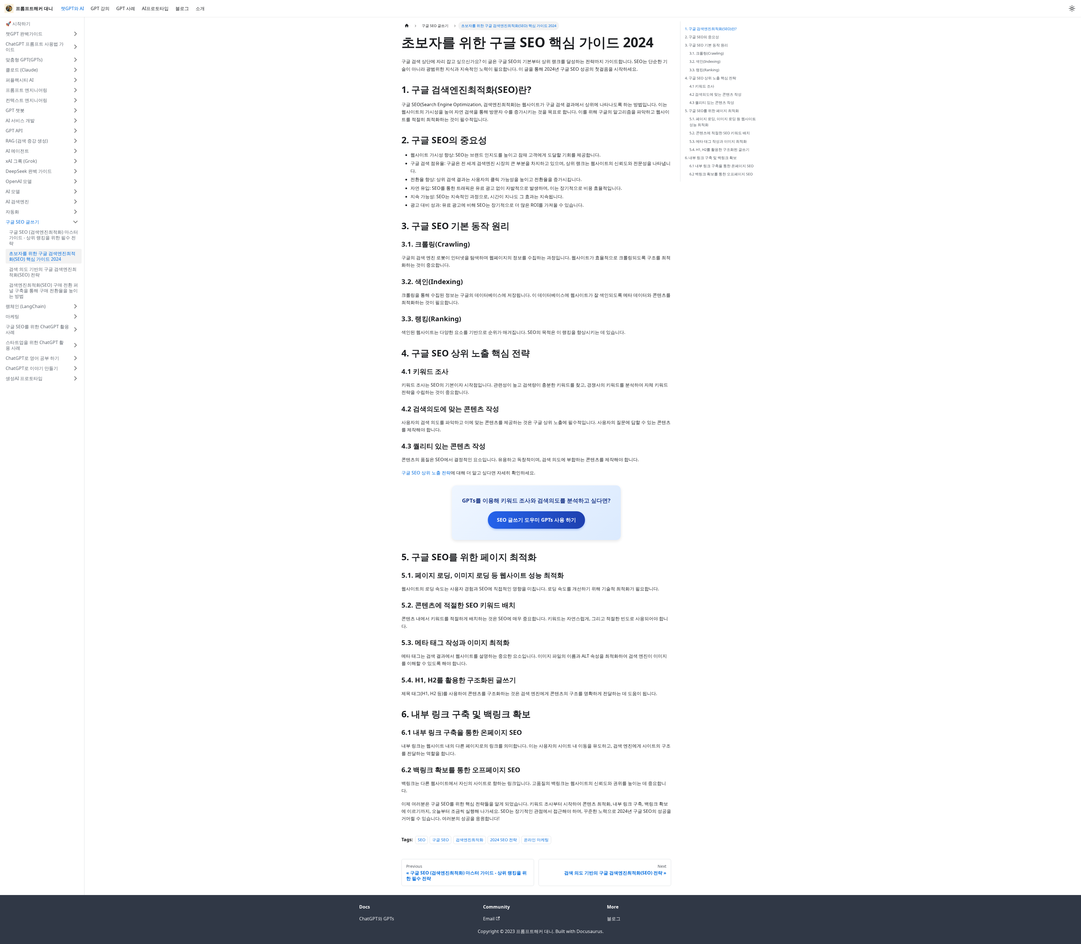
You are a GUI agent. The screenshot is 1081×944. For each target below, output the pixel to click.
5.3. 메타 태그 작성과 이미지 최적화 (718, 141)
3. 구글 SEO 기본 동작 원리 (706, 45)
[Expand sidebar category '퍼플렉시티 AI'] (75, 79)
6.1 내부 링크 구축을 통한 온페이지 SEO (721, 165)
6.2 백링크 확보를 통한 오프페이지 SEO (721, 174)
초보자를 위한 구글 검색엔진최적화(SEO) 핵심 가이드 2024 (42, 256)
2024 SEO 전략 (503, 839)
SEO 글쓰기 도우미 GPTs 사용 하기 (536, 519)
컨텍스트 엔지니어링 (26, 100)
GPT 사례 (125, 8)
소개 (200, 8)
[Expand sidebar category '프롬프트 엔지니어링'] (75, 90)
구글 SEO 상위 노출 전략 (426, 473)
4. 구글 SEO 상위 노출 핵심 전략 (710, 78)
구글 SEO (440, 839)
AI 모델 (13, 191)
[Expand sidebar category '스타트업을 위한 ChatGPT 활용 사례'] (75, 345)
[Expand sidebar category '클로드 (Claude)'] (75, 69)
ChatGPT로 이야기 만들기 (32, 368)
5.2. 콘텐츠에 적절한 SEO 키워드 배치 (719, 132)
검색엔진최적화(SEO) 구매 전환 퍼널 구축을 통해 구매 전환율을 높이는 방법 (43, 290)
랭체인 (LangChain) (26, 306)
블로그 (182, 8)
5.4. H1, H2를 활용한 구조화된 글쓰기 (719, 149)
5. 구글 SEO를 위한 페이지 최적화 (712, 110)
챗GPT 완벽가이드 (24, 34)
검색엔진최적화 (469, 839)
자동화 (12, 212)
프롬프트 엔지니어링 (26, 90)
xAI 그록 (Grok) (21, 161)
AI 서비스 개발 (20, 120)
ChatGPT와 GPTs (376, 919)
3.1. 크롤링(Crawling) (706, 53)
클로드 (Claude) (22, 70)
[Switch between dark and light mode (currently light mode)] (1071, 8)
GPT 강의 (100, 8)
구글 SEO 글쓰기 (22, 222)
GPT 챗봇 (15, 110)
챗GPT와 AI (72, 8)
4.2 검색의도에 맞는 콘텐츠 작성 (715, 94)
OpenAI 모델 (19, 181)
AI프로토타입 (155, 8)
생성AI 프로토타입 (24, 378)
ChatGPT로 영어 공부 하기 (32, 358)
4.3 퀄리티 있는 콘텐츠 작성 (711, 102)
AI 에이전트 (17, 151)
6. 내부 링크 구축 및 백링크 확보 (711, 157)
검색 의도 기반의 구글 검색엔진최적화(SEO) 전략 (43, 272)
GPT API (14, 131)
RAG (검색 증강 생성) (27, 141)
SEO (421, 839)
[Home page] (406, 25)
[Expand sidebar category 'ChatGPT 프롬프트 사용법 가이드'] (75, 46)
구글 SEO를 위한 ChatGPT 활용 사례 (37, 329)
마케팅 (12, 316)
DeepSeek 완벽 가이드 (29, 171)
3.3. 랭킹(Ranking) (704, 69)
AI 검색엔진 (17, 201)
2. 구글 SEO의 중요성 (702, 36)
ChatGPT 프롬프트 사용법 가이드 (35, 47)
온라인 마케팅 (536, 839)
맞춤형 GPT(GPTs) (24, 60)
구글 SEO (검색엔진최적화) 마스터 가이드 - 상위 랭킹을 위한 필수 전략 (43, 237)
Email (489, 919)
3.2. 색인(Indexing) (704, 61)
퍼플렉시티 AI (19, 80)
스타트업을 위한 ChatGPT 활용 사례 (35, 345)
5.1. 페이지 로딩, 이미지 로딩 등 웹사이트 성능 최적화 (722, 121)
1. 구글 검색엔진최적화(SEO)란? (711, 28)
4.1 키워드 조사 (701, 86)
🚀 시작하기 (18, 24)
